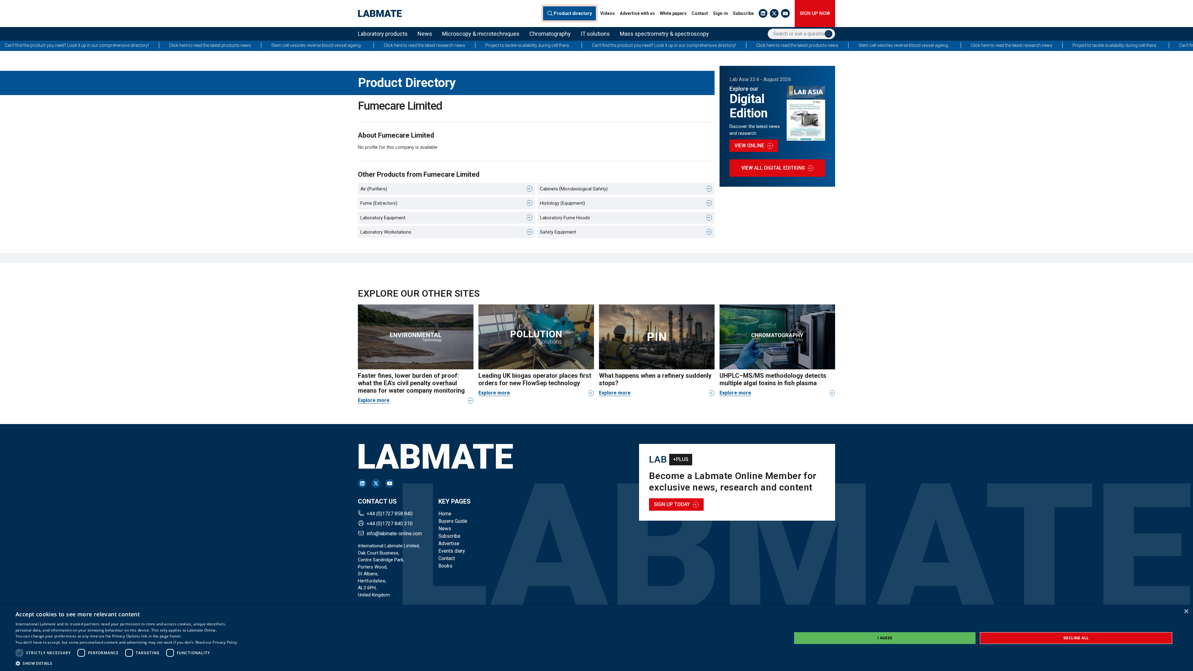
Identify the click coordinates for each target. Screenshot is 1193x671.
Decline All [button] (1076, 638)
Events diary (451, 551)
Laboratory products (383, 33)
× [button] (1186, 611)
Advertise (448, 543)
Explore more (374, 400)
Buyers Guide (452, 521)
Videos (607, 13)
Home (444, 514)
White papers (673, 13)
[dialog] (596, 638)
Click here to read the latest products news (107, 45)
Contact (700, 13)
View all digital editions (773, 168)
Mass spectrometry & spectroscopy (664, 33)
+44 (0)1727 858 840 (390, 514)
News (425, 33)
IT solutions (595, 33)
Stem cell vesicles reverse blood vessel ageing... (214, 45)
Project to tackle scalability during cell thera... (425, 45)
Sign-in (720, 13)
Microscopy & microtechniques (480, 33)
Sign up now (815, 13)
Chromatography (550, 33)
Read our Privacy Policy (216, 642)
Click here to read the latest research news (321, 45)
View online (749, 145)
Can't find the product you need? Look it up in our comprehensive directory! (560, 45)
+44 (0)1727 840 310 (390, 524)
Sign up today (672, 504)
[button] (126, 663)
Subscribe (743, 13)
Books (445, 566)
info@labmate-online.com (394, 533)
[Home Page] (380, 13)
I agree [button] (885, 638)
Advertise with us (637, 13)
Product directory (573, 13)
